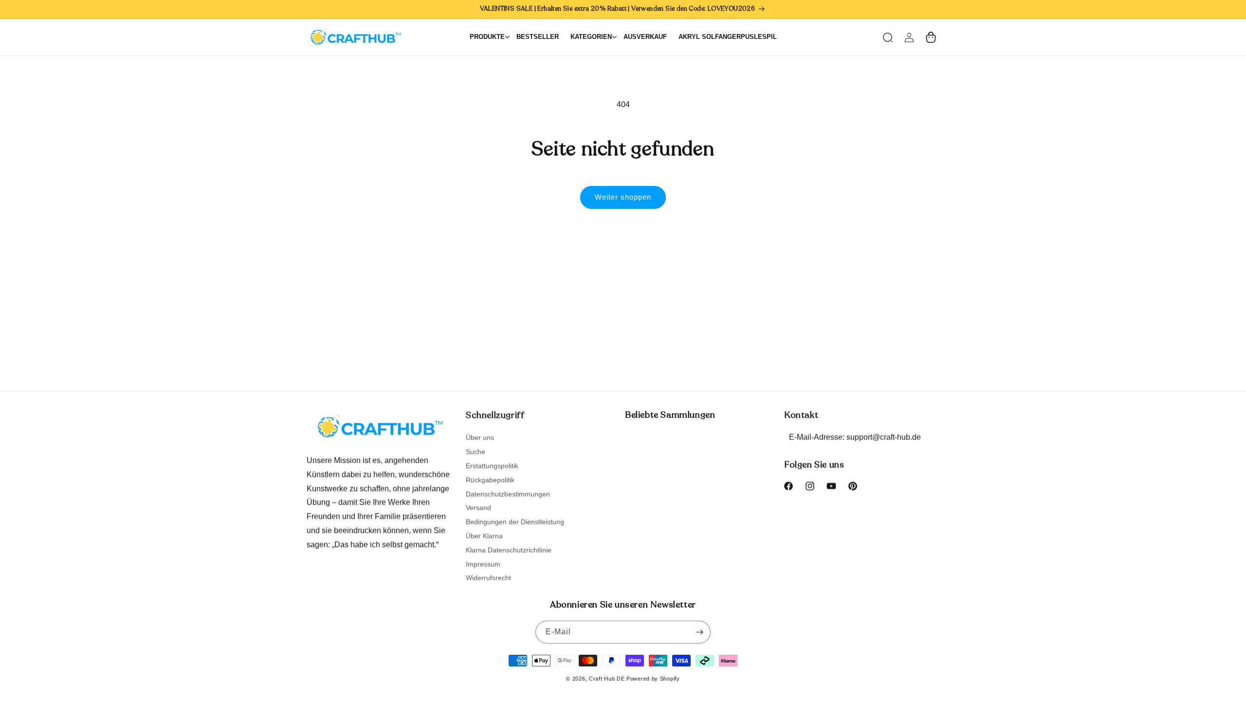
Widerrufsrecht (488, 577)
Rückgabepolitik (490, 479)
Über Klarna (484, 535)
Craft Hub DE (606, 679)
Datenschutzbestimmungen (508, 494)
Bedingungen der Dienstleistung (515, 521)
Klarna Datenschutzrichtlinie (508, 549)
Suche (475, 451)
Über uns (480, 437)
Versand (478, 507)
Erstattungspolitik (492, 465)
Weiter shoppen (623, 197)
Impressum (483, 564)
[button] (887, 37)
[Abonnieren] (699, 632)
